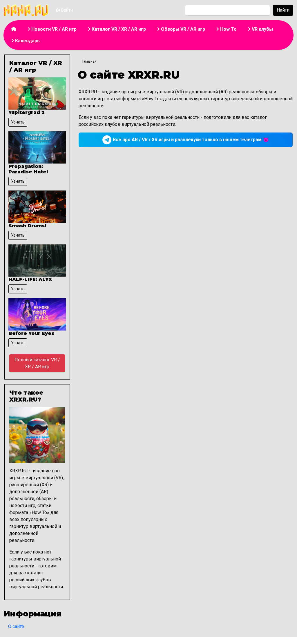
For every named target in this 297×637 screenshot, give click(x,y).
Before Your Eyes (31, 333)
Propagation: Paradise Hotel (28, 169)
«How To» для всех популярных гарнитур (33, 519)
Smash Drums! (27, 225)
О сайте (16, 626)
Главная (89, 61)
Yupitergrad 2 (26, 112)
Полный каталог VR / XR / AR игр (37, 363)
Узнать (18, 122)
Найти (283, 10)
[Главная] (29, 10)
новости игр (22, 505)
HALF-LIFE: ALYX (30, 279)
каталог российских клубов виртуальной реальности (36, 579)
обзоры (44, 498)
